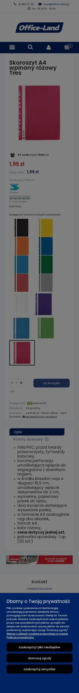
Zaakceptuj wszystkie (39, 669)
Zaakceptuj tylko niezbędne (39, 647)
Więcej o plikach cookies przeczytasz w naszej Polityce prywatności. (37, 635)
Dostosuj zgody (39, 658)
